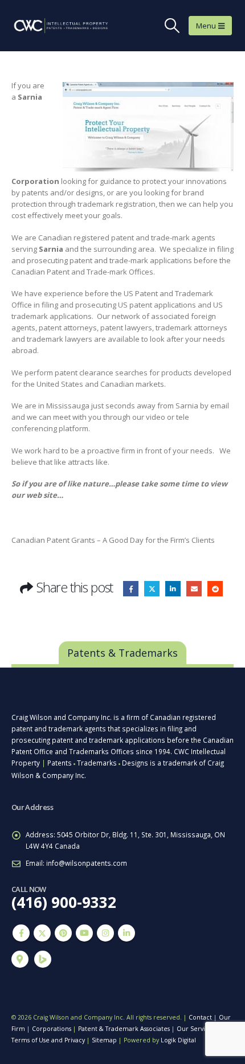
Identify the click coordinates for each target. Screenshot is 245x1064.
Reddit (215, 588)
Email (194, 588)
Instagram (105, 933)
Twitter (152, 588)
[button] (172, 25)
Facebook (130, 588)
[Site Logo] (51, 26)
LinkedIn (173, 588)
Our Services (196, 1029)
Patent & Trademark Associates (124, 1029)
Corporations (51, 1029)
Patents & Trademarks (122, 653)
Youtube (84, 933)
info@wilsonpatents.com (86, 862)
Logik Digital (178, 1040)
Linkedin (126, 933)
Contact (200, 1017)
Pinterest (63, 933)
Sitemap (104, 1040)
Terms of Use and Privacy (48, 1040)
